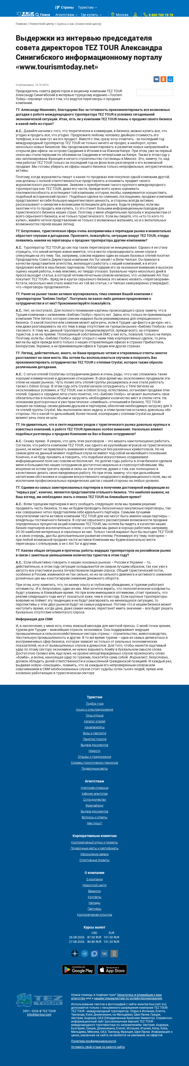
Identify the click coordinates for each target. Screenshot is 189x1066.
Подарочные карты (94, 768)
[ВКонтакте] (156, 79)
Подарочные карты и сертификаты (95, 848)
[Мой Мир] (170, 79)
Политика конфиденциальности (93, 1041)
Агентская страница (94, 788)
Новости (94, 751)
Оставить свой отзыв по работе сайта (98, 1047)
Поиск (45, 14)
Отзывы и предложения (94, 757)
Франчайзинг (95, 805)
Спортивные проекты (94, 860)
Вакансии (94, 891)
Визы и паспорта (94, 733)
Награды (94, 903)
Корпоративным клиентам (77, 22)
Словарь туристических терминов (94, 762)
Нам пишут (94, 823)
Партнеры (94, 909)
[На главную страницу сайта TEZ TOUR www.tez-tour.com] (25, 15)
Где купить (89, 15)
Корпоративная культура (94, 914)
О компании (94, 879)
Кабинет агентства (95, 793)
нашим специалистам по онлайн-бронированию (128, 998)
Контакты (94, 897)
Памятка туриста (94, 739)
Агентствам (64, 15)
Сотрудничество (94, 799)
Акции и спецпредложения (94, 709)
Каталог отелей (94, 721)
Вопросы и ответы (94, 817)
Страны (67, 7)
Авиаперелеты (94, 727)
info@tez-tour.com (39, 1014)
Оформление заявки (94, 854)
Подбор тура (94, 703)
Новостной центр (94, 885)
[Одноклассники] (163, 79)
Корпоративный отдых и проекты (94, 842)
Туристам (86, 7)
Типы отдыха (94, 715)
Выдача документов (94, 745)
